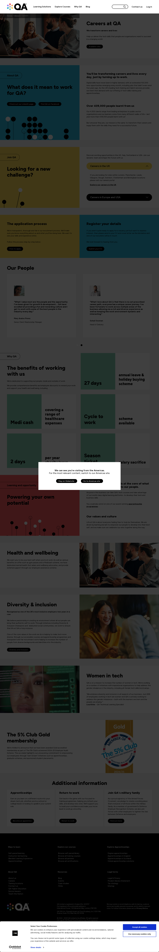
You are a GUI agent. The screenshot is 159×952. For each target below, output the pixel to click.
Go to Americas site (91, 481)
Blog (88, 6)
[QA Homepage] (17, 6)
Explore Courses (62, 6)
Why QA (78, 6)
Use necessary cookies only (139, 934)
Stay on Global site (66, 481)
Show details (35, 947)
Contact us (137, 7)
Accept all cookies (139, 927)
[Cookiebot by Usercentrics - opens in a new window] (15, 947)
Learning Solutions (42, 6)
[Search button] (124, 6)
